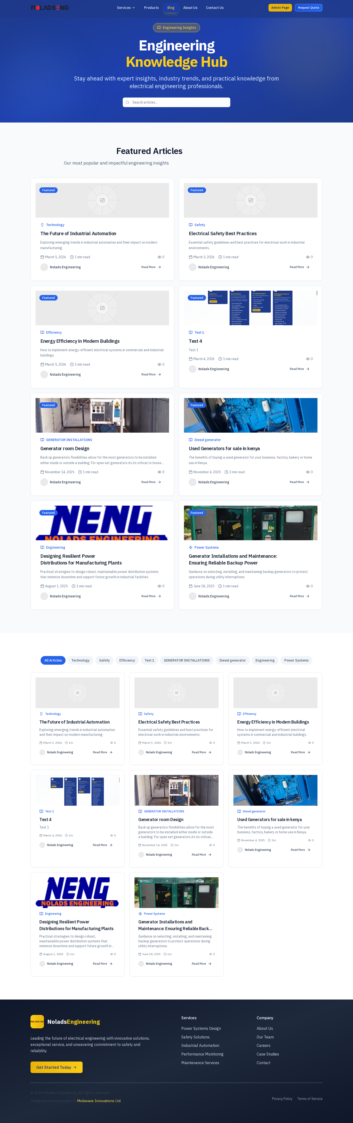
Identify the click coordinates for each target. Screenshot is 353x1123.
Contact (263, 1062)
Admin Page (280, 7)
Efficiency (127, 660)
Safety (104, 660)
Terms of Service (310, 1099)
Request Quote (308, 7)
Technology (80, 660)
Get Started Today (53, 1067)
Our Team (265, 1037)
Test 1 (149, 660)
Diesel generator (232, 660)
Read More (148, 267)
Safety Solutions (195, 1037)
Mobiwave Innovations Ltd (99, 1100)
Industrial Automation (200, 1045)
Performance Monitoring (202, 1054)
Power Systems (296, 660)
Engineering (265, 660)
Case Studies (268, 1054)
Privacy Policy (282, 1099)
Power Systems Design (201, 1028)
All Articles (53, 660)
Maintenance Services (200, 1062)
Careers (263, 1045)
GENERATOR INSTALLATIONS (187, 660)
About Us (265, 1028)
